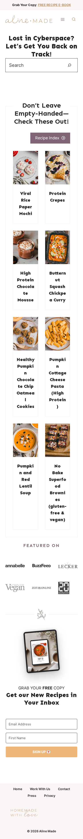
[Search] (69, 65)
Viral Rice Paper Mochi (25, 203)
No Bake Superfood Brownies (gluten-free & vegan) (57, 492)
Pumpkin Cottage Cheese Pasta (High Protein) (57, 383)
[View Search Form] (74, 19)
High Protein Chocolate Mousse (25, 286)
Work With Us (40, 789)
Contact (64, 789)
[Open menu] (62, 19)
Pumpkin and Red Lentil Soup (25, 479)
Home (17, 789)
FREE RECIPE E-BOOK (54, 5)
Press (32, 795)
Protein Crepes (57, 197)
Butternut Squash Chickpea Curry (57, 286)
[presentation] (25, 167)
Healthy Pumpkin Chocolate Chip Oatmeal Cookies (26, 383)
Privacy (49, 795)
